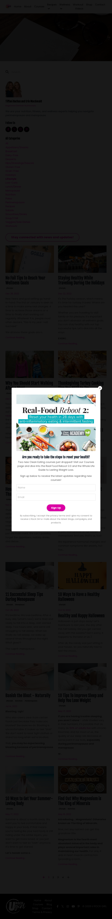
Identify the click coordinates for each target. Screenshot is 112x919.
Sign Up (56, 507)
